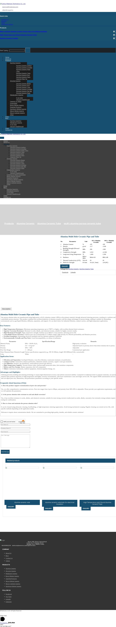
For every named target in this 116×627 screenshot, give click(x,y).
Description (6, 309)
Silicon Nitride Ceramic (12, 581)
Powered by (4, 623)
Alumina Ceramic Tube (86, 269)
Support (3, 21)
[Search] (27, 50)
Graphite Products (11, 579)
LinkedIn (8, 599)
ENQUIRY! (65, 266)
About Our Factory (7, 24)
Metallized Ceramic (11, 573)
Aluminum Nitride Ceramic (13, 586)
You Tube (8, 597)
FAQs (3, 23)
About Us (8, 553)
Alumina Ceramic (73, 269)
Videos (8, 561)
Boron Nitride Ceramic (12, 576)
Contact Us (4, 19)
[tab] (6, 308)
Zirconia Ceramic (11, 571)
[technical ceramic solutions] (13, 4)
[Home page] (1, 223)
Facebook (9, 594)
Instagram (9, 602)
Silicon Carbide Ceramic (13, 584)
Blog (7, 556)
